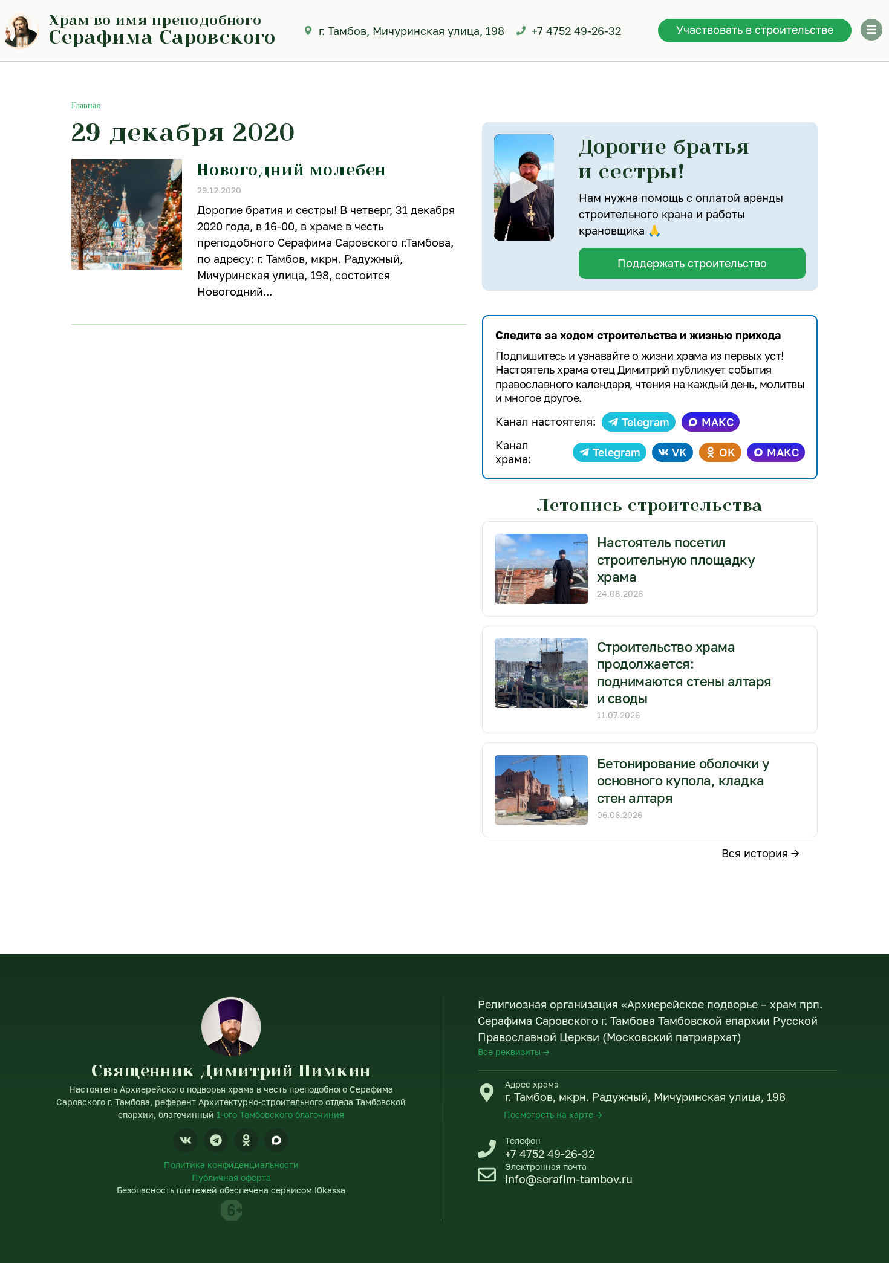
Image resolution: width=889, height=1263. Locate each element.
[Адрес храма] (487, 1092)
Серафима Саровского (162, 36)
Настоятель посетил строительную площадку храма (676, 559)
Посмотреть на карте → (553, 1114)
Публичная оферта (231, 1177)
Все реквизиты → (514, 1052)
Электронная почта (546, 1166)
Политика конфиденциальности (231, 1165)
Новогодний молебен (291, 169)
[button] (523, 187)
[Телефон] (487, 1149)
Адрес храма (532, 1084)
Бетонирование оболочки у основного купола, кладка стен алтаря (683, 780)
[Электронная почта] (487, 1175)
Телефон (523, 1140)
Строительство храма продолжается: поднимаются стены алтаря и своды (684, 672)
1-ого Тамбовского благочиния (280, 1114)
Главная (85, 105)
